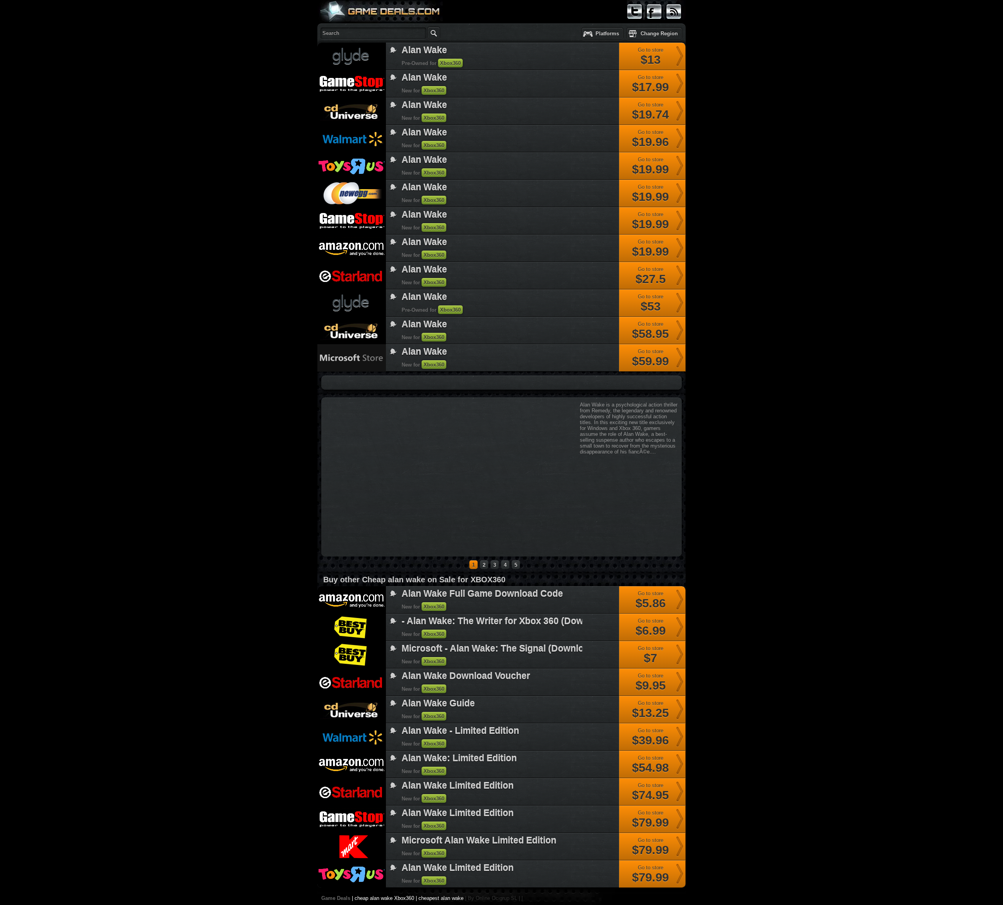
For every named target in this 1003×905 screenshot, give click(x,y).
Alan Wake (424, 50)
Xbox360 (450, 63)
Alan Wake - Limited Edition (460, 731)
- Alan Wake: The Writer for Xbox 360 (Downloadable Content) (533, 621)
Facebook (654, 22)
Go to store (650, 57)
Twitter (634, 22)
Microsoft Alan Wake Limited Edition (479, 840)
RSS (671, 22)
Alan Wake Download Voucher (466, 676)
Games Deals (348, 28)
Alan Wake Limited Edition (458, 785)
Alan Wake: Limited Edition (459, 758)
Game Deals (335, 898)
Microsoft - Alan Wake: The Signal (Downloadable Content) (527, 648)
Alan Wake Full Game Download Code (482, 594)
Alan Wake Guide (438, 703)
